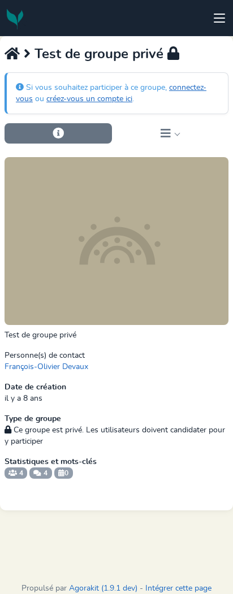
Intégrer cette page (178, 588)
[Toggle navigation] (219, 18)
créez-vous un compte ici (89, 99)
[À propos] (58, 133)
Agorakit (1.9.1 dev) (103, 588)
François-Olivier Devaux (46, 367)
